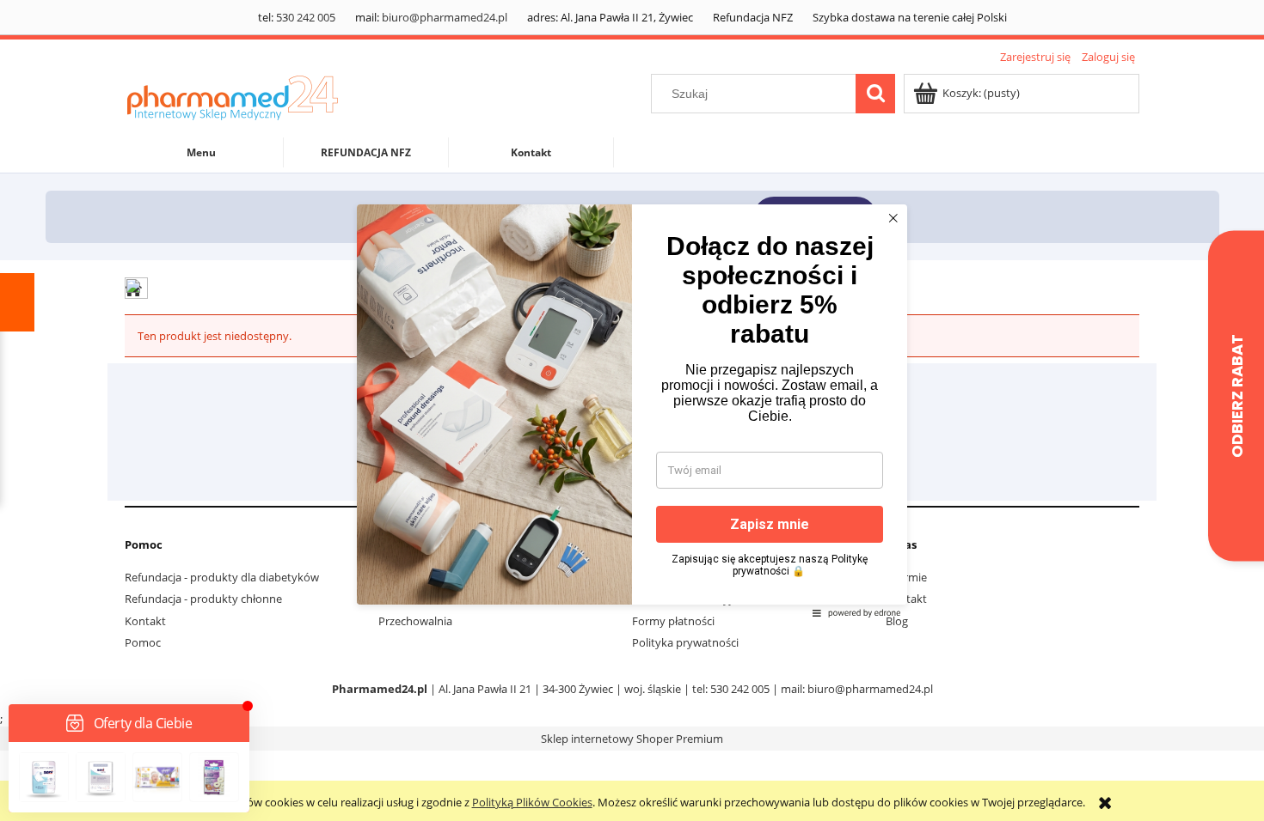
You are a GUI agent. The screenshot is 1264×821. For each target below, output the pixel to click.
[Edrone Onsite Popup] (632, 410)
